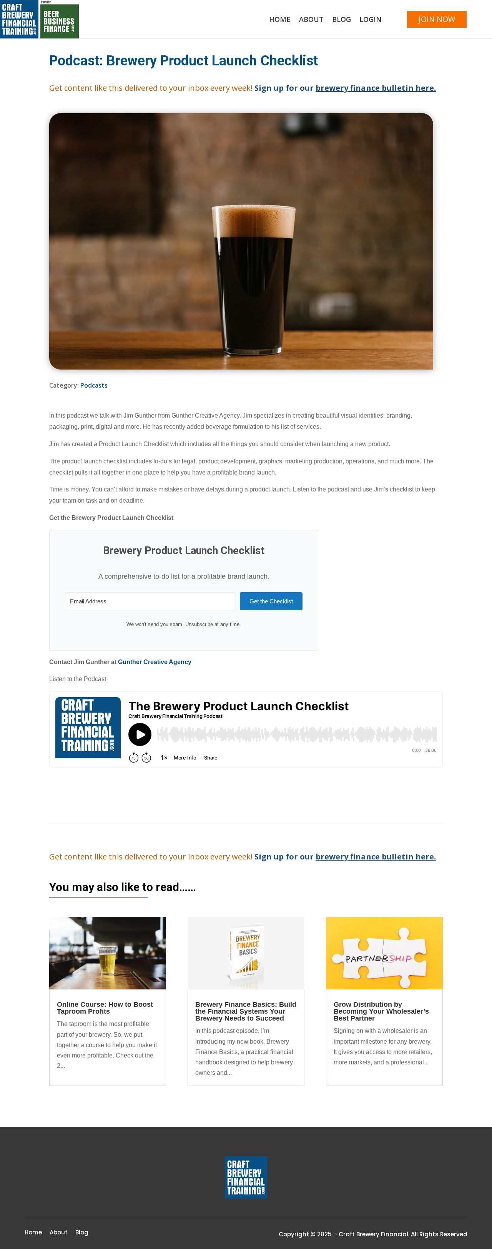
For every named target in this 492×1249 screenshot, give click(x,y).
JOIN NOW (437, 19)
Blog (341, 20)
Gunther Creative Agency (154, 662)
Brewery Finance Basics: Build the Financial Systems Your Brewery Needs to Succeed (245, 1011)
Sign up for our (345, 88)
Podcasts (94, 385)
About (311, 20)
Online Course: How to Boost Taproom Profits (105, 1008)
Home (280, 20)
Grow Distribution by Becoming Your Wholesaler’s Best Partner (381, 1011)
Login (370, 20)
